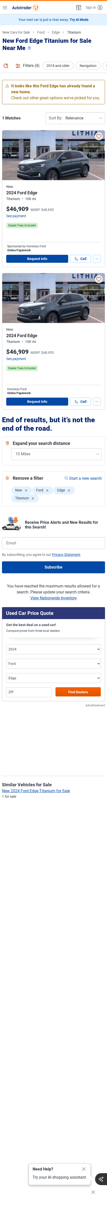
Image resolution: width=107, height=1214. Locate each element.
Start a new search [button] (85, 478)
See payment (16, 216)
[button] (78, 7)
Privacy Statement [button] (66, 555)
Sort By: (55, 118)
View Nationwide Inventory (53, 598)
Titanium (74, 32)
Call (83, 259)
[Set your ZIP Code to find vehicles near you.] (29, 48)
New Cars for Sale (16, 32)
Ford (41, 32)
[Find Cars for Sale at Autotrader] (25, 7)
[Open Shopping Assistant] (101, 1179)
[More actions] (97, 259)
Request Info (37, 259)
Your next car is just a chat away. (53, 20)
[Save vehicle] (99, 136)
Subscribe (53, 567)
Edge (56, 32)
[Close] (84, 1169)
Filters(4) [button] (31, 65)
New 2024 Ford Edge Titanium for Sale (36, 791)
